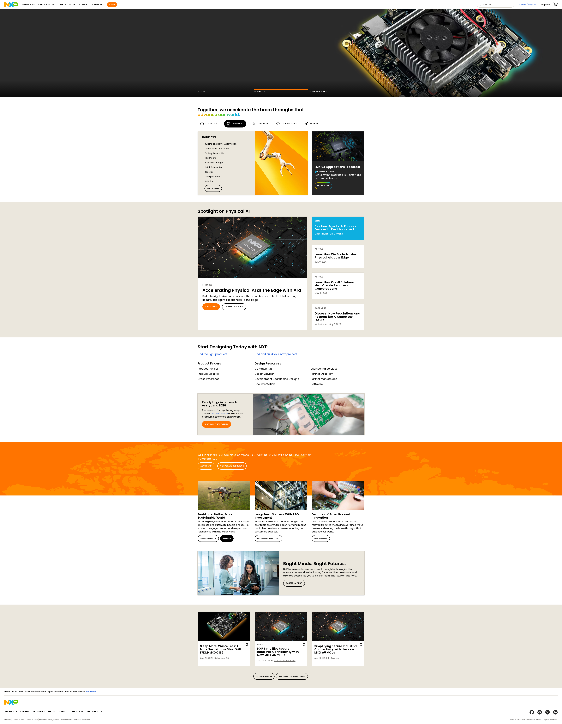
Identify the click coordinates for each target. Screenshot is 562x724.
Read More (131, 691)
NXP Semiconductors (284, 660)
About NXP (206, 466)
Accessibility (66, 719)
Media (51, 711)
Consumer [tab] (262, 123)
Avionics (209, 181)
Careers (25, 711)
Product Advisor (208, 368)
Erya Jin (335, 658)
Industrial (209, 137)
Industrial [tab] (238, 123)
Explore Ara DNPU (234, 306)
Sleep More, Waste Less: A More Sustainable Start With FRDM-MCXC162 (221, 649)
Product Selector (208, 374)
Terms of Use (18, 719)
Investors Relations (268, 538)
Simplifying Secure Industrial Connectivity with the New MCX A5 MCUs (335, 649)
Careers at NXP (294, 583)
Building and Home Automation (221, 143)
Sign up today (220, 413)
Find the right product (212, 354)
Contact (63, 711)
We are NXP (208, 459)
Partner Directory (322, 374)
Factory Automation (215, 153)
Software (317, 384)
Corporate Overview (231, 466)
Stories (227, 538)
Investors (39, 711)
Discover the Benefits (216, 424)
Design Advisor (264, 374)
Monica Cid (223, 658)
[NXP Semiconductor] (11, 4)
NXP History (320, 538)
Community (262, 368)
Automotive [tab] (212, 123)
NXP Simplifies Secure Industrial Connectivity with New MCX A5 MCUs (278, 652)
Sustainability (208, 538)
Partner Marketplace (324, 379)
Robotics (209, 171)
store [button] (112, 4)
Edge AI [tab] (314, 123)
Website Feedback (81, 719)
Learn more (213, 188)
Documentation (265, 384)
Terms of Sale (31, 719)
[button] (545, 4)
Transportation (212, 176)
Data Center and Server (217, 148)
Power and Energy (214, 162)
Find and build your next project (275, 354)
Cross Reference (208, 379)
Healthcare (210, 157)
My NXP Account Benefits (87, 711)
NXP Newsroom (264, 676)
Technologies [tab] (289, 123)
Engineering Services (324, 368)
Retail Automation (214, 167)
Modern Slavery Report (49, 719)
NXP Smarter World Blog (292, 676)
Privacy (7, 719)
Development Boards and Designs (277, 379)
